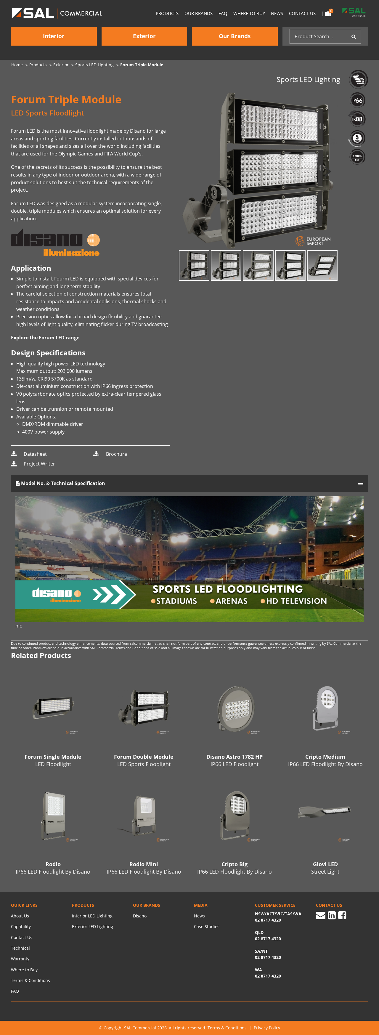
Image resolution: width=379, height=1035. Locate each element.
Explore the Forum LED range (45, 337)
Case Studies (206, 926)
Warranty (20, 959)
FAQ (223, 13)
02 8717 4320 (268, 976)
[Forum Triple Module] (258, 170)
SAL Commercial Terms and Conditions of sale (125, 648)
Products (167, 13)
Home (17, 65)
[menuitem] (20, 65)
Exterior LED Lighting (92, 926)
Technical (20, 948)
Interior (54, 36)
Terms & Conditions (30, 980)
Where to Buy (249, 13)
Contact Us (302, 13)
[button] (328, 170)
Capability (21, 926)
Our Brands (198, 13)
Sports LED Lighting (94, 65)
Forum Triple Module (141, 65)
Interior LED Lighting (92, 916)
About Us (20, 916)
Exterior (144, 36)
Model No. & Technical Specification (62, 483)
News (277, 13)
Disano (140, 916)
